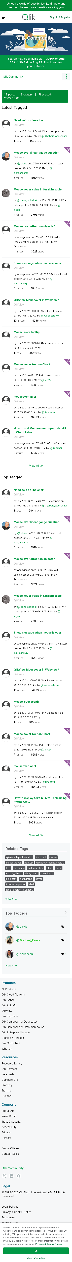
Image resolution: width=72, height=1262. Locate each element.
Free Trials (8, 1074)
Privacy (6, 1132)
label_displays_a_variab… (19, 889)
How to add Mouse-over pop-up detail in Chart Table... (40, 430)
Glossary (7, 1085)
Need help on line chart (29, 120)
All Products (9, 989)
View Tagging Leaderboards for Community (36, 912)
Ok (36, 1250)
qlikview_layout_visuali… (19, 857)
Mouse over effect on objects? (34, 226)
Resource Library (12, 1063)
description (47, 873)
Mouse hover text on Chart (32, 364)
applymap (19, 868)
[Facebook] (18, 1176)
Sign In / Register (60, 17)
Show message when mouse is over (37, 263)
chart (49, 868)
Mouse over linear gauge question (36, 152)
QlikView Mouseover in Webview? (36, 300)
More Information (36, 1258)
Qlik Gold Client (11, 1043)
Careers (6, 1137)
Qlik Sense (8, 1000)
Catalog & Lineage (13, 1037)
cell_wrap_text (36, 868)
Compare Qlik (10, 1079)
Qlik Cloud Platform (13, 994)
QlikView (19, 125)
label (31, 884)
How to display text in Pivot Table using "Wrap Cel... (40, 800)
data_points (31, 873)
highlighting (26, 878)
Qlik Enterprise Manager (16, 1032)
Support (6, 1096)
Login (49, 3)
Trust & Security (11, 1121)
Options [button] (66, 76)
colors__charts (14, 873)
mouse (53, 857)
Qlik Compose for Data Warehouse (23, 1027)
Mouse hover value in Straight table (38, 189)
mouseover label (25, 396)
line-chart (41, 857)
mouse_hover (13, 862)
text (8, 868)
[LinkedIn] (11, 1176)
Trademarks (9, 1217)
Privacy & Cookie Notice (16, 1212)
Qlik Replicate (10, 1016)
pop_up (28, 862)
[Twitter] (4, 1176)
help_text (11, 878)
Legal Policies (10, 1206)
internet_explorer (15, 884)
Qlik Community (35, 38)
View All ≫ (36, 465)
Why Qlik (7, 1048)
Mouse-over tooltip (27, 332)
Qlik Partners (9, 1069)
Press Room (9, 1116)
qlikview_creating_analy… (50, 862)
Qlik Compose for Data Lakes (20, 1021)
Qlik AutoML (9, 1005)
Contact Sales (10, 1153)
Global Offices (10, 1148)
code (59, 868)
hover (38, 878)
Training (6, 1090)
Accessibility (9, 1127)
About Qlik (8, 1110)
